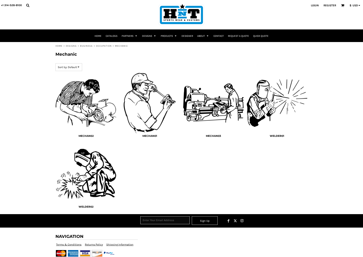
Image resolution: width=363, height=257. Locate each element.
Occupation (104, 46)
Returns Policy (94, 244)
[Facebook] (228, 221)
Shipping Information (119, 244)
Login (315, 5)
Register (330, 5)
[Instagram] (242, 221)
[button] (27, 5)
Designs (71, 46)
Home (58, 46)
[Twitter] (235, 221)
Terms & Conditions (69, 244)
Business (86, 46)
